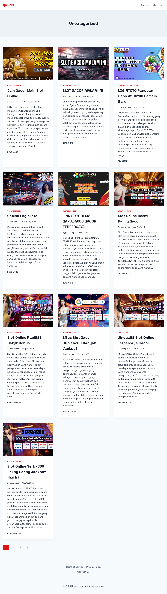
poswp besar (126, 107)
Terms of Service (75, 566)
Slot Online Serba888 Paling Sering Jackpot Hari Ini (26, 472)
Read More (14, 152)
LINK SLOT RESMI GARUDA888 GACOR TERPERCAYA (79, 221)
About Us (158, 5)
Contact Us (83, 571)
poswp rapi (70, 232)
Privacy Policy (93, 566)
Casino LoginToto (22, 215)
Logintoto (123, 86)
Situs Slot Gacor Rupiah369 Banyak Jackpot (79, 343)
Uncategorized (14, 86)
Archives (145, 5)
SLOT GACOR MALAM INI (83, 90)
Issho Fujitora (15, 102)
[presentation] (28, 63)
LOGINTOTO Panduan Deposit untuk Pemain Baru (137, 96)
